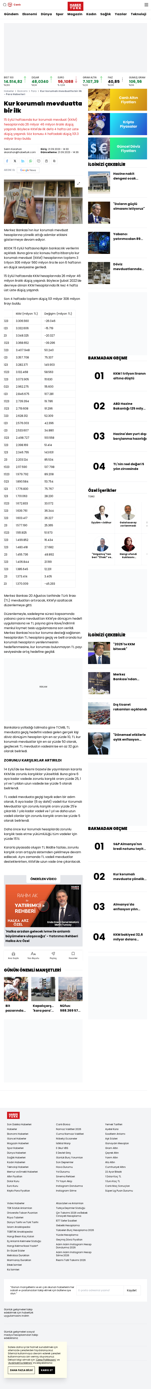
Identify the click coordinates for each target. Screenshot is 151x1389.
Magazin (74, 14)
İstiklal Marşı (63, 1143)
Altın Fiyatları (14, 1176)
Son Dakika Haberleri (19, 1124)
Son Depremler (64, 1162)
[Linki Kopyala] (54, 161)
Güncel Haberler (16, 1138)
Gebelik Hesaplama (68, 1225)
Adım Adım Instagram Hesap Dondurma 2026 (73, 1246)
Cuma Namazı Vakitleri (70, 1134)
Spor (60, 14)
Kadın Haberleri (16, 1162)
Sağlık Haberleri (16, 1157)
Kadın (91, 14)
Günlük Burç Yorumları (69, 1157)
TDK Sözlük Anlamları (19, 1208)
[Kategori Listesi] (146, 4)
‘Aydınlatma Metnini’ (20, 1363)
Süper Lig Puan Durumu (119, 1190)
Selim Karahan (13, 149)
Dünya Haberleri (16, 1152)
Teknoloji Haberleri (18, 1167)
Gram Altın (111, 1148)
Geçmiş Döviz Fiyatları (69, 1239)
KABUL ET (47, 1370)
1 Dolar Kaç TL (113, 1176)
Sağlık (105, 14)
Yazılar (121, 14)
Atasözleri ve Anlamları (69, 1203)
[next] (80, 996)
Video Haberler (15, 1203)
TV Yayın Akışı (64, 1181)
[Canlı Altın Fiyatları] (117, 100)
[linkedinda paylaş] (23, 161)
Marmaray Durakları (19, 1260)
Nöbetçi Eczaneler (66, 1138)
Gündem (11, 14)
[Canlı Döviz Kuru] (117, 148)
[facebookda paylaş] (7, 161)
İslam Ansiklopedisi (18, 1227)
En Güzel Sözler (16, 1250)
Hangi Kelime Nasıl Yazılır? (22, 1246)
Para (34, 91)
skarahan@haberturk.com (20, 152)
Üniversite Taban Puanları (22, 1212)
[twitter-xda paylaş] (15, 161)
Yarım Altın (111, 1157)
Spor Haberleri (15, 1148)
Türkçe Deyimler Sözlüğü (70, 1208)
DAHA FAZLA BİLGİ (21, 1370)
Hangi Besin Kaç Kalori (20, 1236)
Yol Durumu (63, 1171)
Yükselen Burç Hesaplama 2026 (75, 1230)
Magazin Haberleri (18, 1143)
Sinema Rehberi (65, 1176)
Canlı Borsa (63, 1124)
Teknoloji (138, 14)
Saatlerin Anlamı (115, 1134)
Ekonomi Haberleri (17, 1134)
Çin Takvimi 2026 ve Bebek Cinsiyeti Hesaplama (71, 1214)
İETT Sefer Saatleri (66, 1220)
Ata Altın (110, 1162)
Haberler (9, 91)
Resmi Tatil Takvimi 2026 (71, 1260)
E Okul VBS (62, 1148)
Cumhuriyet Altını (115, 1167)
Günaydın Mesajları (117, 1143)
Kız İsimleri (13, 1269)
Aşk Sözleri (111, 1138)
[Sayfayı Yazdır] (46, 161)
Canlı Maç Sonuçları (117, 1186)
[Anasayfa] (13, 1115)
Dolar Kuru (13, 1181)
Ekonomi (29, 14)
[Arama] (4, 4)
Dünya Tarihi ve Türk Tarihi (22, 1222)
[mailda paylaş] (38, 161)
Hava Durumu (64, 1167)
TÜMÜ (91, 496)
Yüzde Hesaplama (67, 1235)
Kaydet (132, 1290)
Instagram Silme (66, 1190)
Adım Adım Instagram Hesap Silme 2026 (73, 1254)
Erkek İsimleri (14, 1264)
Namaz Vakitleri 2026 (68, 1129)
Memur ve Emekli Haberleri (22, 1171)
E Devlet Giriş (63, 1152)
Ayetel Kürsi (112, 1129)
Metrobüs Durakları (18, 1255)
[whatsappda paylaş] (31, 161)
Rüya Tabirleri (15, 1217)
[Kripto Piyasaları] (117, 124)
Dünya (46, 14)
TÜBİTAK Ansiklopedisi (20, 1231)
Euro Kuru (12, 1186)
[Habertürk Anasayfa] (75, 5)
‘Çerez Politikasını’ (46, 1359)
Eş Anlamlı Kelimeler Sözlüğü (24, 1241)
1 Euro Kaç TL (112, 1181)
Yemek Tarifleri (113, 1124)
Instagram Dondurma (69, 1186)
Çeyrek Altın (112, 1152)
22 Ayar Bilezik (113, 1171)
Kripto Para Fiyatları (18, 1190)
